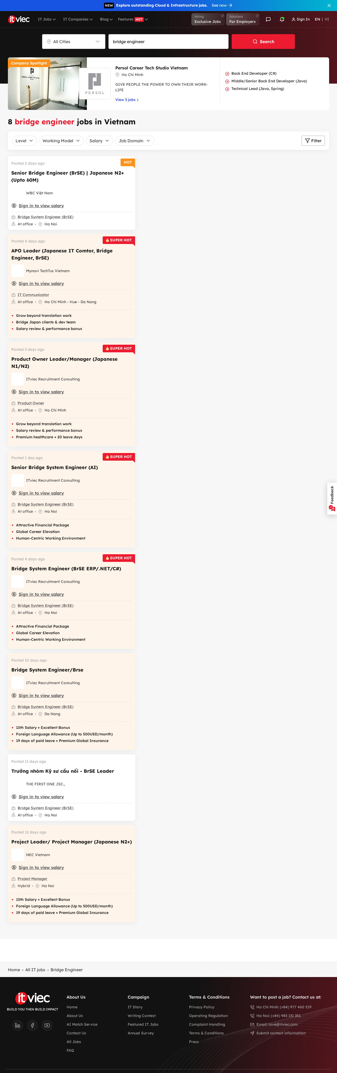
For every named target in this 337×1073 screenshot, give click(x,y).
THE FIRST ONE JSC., (45, 784)
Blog (104, 19)
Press (194, 1041)
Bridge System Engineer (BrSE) (45, 217)
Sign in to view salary (41, 205)
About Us (75, 1015)
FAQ (70, 1050)
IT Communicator (33, 294)
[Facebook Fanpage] (34, 1027)
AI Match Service (82, 1024)
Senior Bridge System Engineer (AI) (54, 467)
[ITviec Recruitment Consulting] (17, 379)
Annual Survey (141, 1033)
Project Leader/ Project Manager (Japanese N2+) (71, 842)
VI (327, 19)
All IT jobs (35, 969)
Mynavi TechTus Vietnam (48, 270)
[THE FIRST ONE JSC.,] (17, 784)
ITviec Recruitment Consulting (53, 379)
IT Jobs (45, 19)
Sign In (303, 19)
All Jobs (74, 1041)
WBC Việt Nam (39, 193)
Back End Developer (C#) (253, 73)
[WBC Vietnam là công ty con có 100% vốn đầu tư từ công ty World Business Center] (17, 193)
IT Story (135, 1007)
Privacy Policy (201, 1007)
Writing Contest (142, 1015)
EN (317, 19)
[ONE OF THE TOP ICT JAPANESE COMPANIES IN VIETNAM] (17, 854)
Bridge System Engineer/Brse (47, 670)
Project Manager (32, 878)
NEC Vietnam (38, 854)
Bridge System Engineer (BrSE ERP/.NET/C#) (66, 569)
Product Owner (31, 403)
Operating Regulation (208, 1015)
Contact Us (76, 1033)
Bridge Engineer (67, 969)
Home (14, 969)
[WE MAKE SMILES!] (17, 271)
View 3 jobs (125, 99)
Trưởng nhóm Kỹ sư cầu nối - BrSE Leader (62, 771)
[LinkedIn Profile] (19, 1027)
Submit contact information (281, 1033)
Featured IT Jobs (143, 1024)
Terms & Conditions (206, 1033)
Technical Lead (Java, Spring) (257, 88)
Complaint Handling (207, 1024)
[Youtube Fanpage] (47, 1027)
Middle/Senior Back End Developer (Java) (269, 81)
